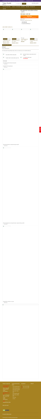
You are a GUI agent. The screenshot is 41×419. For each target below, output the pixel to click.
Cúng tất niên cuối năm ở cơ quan (8, 301)
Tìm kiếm (24, 3)
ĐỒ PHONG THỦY (32, 6)
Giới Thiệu (14, 397)
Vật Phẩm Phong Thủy (28, 20)
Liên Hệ (14, 398)
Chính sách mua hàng (16, 389)
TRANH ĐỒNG (23, 6)
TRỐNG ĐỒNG (27, 6)
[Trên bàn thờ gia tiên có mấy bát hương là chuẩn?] (20, 106)
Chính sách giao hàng (16, 388)
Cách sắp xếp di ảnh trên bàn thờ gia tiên (9, 62)
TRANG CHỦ (13, 6)
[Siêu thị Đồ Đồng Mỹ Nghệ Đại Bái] (8, 3)
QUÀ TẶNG (4, 8)
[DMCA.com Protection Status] (6, 410)
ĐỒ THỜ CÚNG (18, 6)
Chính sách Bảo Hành (16, 386)
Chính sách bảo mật (16, 393)
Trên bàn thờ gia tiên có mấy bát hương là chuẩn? (11, 144)
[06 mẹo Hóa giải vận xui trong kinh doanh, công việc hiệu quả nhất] (20, 184)
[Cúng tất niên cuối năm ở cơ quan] (20, 263)
